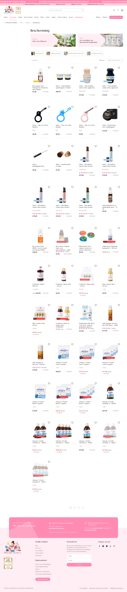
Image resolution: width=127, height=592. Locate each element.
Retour (37, 569)
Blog (36, 546)
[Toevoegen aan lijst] (46, 69)
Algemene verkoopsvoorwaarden (98, 588)
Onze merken (39, 553)
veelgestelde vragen (90, 530)
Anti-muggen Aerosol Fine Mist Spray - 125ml (110, 324)
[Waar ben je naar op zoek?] (82, 10)
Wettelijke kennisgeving (116, 588)
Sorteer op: (102, 60)
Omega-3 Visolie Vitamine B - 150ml (85, 442)
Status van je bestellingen (43, 564)
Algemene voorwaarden (42, 571)
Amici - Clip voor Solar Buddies (40, 126)
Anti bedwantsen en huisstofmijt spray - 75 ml (109, 207)
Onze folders (39, 550)
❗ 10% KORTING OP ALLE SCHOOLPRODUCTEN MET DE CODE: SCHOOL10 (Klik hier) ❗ (49, 1)
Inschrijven (79, 564)
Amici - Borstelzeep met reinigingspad (109, 126)
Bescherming (36, 22)
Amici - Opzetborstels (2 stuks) (63, 165)
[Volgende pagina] (82, 507)
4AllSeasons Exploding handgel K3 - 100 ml (109, 247)
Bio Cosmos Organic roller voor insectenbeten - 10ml (63, 248)
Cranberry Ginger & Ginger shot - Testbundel (62, 325)
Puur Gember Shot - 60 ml (109, 285)
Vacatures (38, 555)
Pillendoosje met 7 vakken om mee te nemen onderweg (85, 248)
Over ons (38, 548)
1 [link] (70, 507)
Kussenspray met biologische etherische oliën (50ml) (40, 87)
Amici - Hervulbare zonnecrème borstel (86, 165)
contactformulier (97, 528)
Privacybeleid (83, 588)
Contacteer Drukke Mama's (43, 574)
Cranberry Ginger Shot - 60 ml (63, 285)
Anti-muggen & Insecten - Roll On (38, 363)
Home (21, 22)
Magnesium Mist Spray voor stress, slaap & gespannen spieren (86, 325)
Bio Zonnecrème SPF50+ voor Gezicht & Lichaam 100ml (39, 248)
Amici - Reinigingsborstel (38, 165)
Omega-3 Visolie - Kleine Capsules (38, 402)
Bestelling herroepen (42, 579)
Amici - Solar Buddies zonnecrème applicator (87, 87)
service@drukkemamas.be (56, 528)
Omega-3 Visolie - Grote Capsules (62, 363)
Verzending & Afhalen (41, 566)
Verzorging (27, 22)
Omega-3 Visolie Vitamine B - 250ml (109, 402)
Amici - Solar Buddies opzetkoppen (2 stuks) (63, 87)
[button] (13, 17)
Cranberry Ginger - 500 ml (38, 285)
